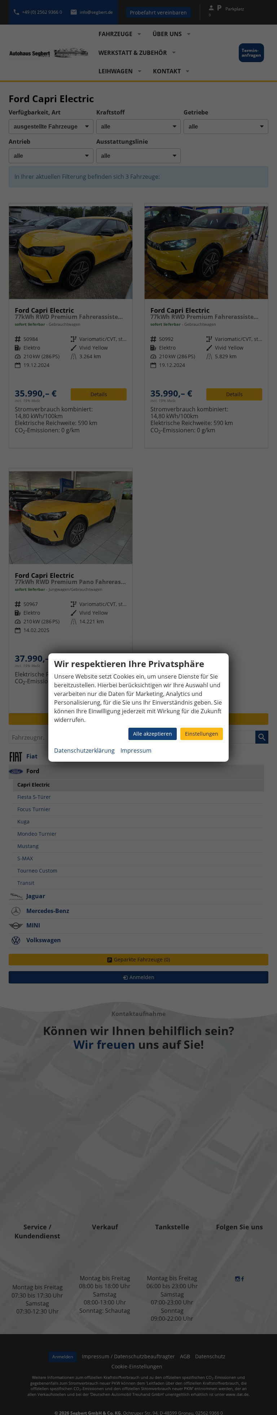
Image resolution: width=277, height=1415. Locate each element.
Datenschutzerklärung (84, 750)
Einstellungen (201, 733)
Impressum (135, 750)
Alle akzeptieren (152, 733)
